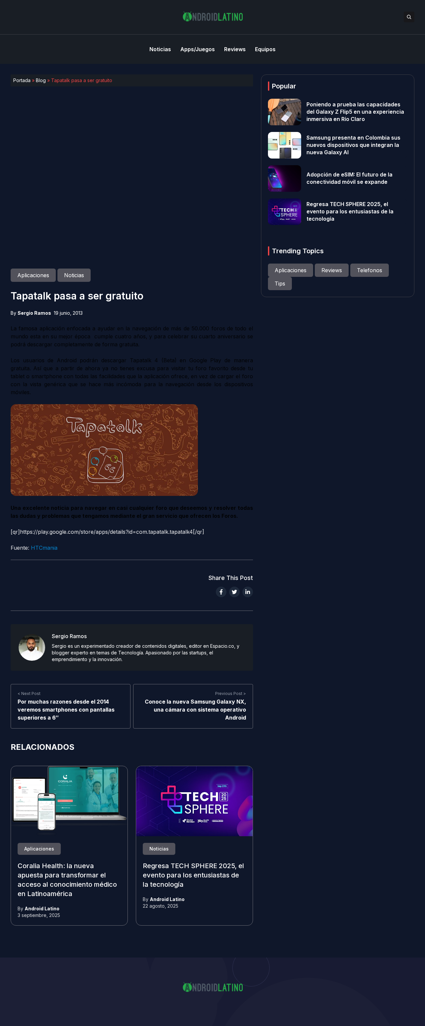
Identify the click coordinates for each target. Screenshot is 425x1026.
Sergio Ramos (34, 313)
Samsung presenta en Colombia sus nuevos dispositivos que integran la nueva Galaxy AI (353, 145)
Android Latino (42, 908)
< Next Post (29, 693)
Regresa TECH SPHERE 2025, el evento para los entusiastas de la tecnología (193, 875)
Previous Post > (230, 693)
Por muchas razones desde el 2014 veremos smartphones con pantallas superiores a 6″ (66, 709)
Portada (22, 80)
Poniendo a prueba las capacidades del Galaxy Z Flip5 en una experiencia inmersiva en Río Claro (355, 112)
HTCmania (44, 547)
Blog (41, 80)
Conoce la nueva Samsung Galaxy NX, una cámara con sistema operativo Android (195, 709)
